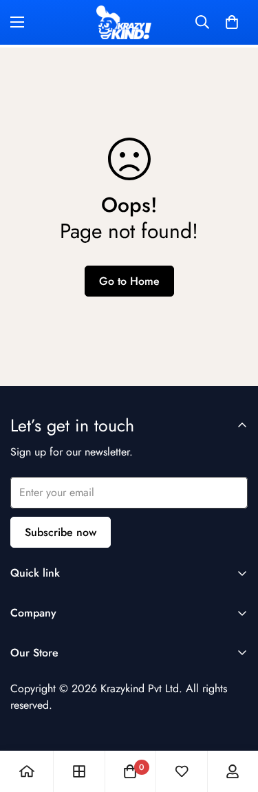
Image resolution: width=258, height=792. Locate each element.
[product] (27, 771)
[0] (232, 22)
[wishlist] (182, 771)
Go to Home (129, 281)
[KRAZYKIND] (123, 22)
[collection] (79, 771)
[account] (232, 771)
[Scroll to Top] (233, 719)
